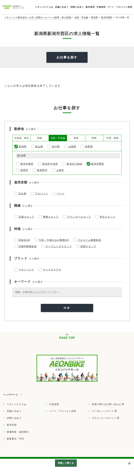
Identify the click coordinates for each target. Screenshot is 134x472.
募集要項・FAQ (15, 438)
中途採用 (54, 404)
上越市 (60, 170)
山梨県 (72, 146)
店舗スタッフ (26, 216)
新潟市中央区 (50, 163)
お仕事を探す (67, 57)
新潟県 (94, 17)
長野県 (89, 146)
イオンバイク (26, 269)
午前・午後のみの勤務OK (54, 240)
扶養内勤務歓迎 (27, 246)
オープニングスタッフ (59, 246)
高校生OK (24, 240)
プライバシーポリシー (104, 418)
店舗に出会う (14, 411)
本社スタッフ (107, 216)
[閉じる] (129, 463)
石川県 (56, 146)
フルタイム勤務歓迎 (89, 240)
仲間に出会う (14, 418)
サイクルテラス (52, 269)
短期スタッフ (88, 246)
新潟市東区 (27, 163)
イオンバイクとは (16, 404)
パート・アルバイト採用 (62, 411)
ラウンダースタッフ (79, 216)
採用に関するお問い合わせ (106, 404)
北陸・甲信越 (81, 17)
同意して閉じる (66, 463)
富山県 (39, 146)
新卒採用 (12, 425)
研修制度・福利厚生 (18, 432)
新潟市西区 (107, 17)
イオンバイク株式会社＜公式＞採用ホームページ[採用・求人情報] (37, 17)
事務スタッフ (51, 216)
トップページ (10, 394)
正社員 (22, 193)
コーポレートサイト (103, 411)
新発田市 (42, 170)
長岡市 (24, 170)
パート (61, 193)
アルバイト (41, 193)
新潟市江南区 (74, 163)
